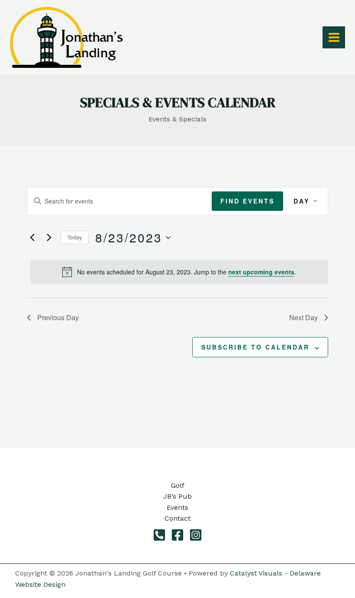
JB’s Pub (177, 496)
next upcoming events (261, 271)
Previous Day (58, 317)
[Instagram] (195, 534)
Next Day (303, 317)
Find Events (247, 201)
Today (75, 237)
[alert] (179, 272)
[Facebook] (177, 534)
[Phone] (159, 534)
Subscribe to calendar (255, 347)
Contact (177, 518)
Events (177, 507)
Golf (177, 485)
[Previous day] (32, 237)
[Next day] (49, 237)
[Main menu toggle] (334, 37)
